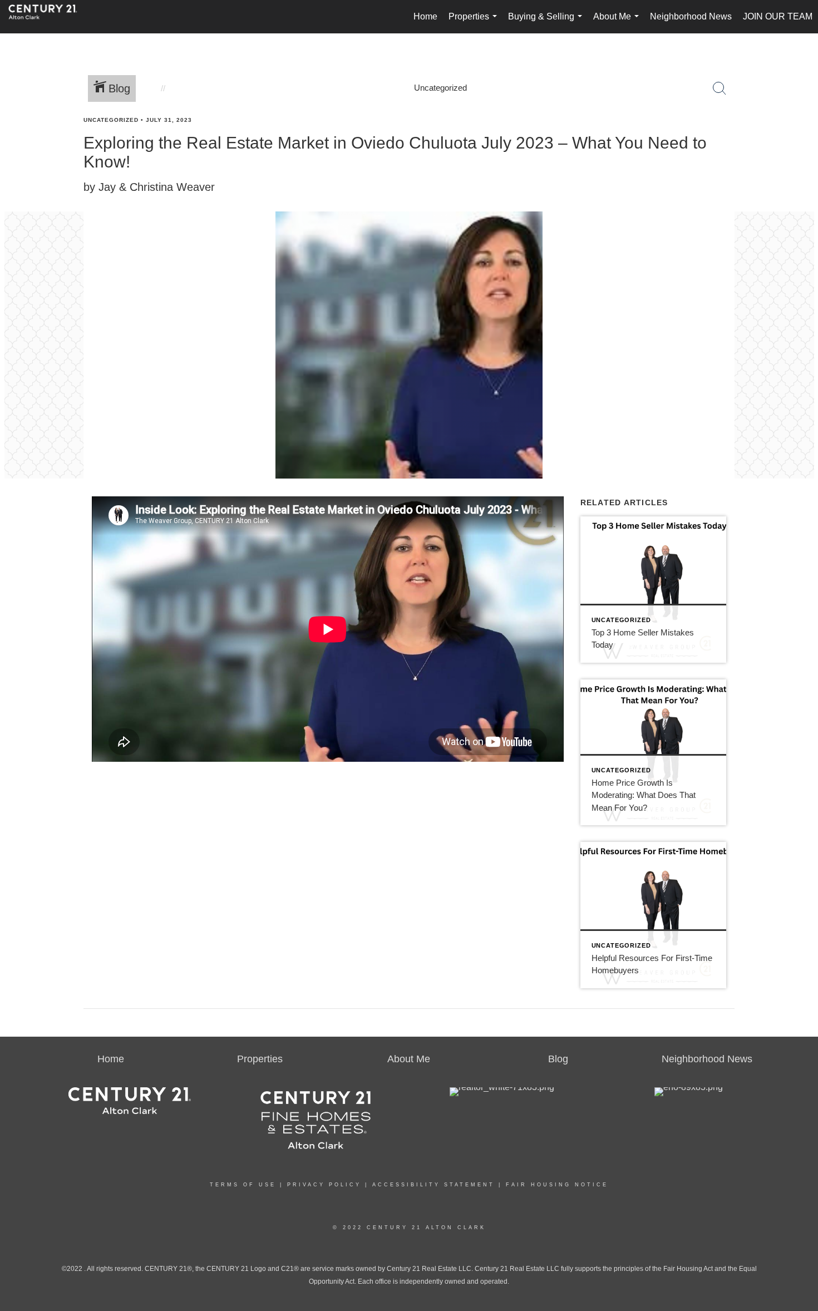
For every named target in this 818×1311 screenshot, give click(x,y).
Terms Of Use (243, 1184)
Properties (475, 22)
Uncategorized (111, 120)
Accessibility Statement (433, 1184)
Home (425, 16)
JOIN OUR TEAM (777, 16)
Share (800, 141)
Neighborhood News (691, 16)
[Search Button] (719, 88)
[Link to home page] (48, 16)
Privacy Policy (324, 1184)
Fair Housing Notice (557, 1184)
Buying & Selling (547, 22)
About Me (618, 22)
